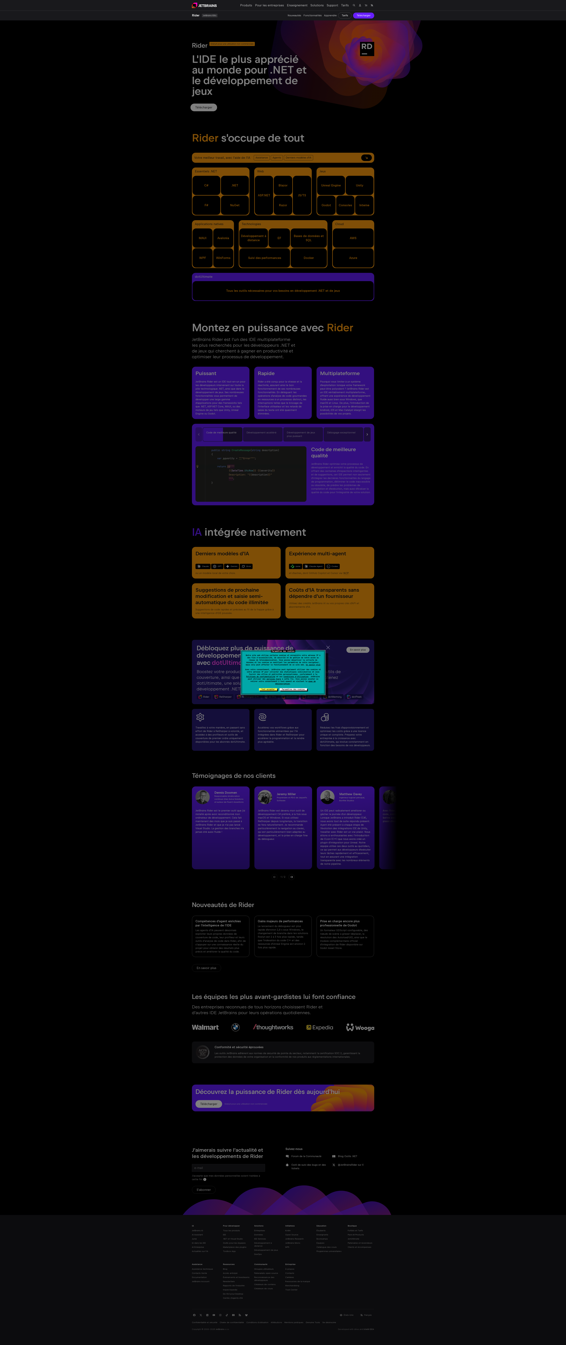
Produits (246, 5)
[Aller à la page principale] (204, 5)
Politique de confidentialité (260, 676)
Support (332, 5)
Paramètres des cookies (293, 689)
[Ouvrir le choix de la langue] (371, 5)
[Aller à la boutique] (366, 5)
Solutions (317, 5)
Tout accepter (268, 689)
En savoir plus (313, 665)
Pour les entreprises (269, 5)
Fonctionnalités (312, 15)
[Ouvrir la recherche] (354, 5)
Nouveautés (294, 15)
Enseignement (297, 5)
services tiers (274, 679)
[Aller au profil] (360, 5)
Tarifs (345, 5)
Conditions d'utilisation (296, 676)
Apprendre (330, 15)
